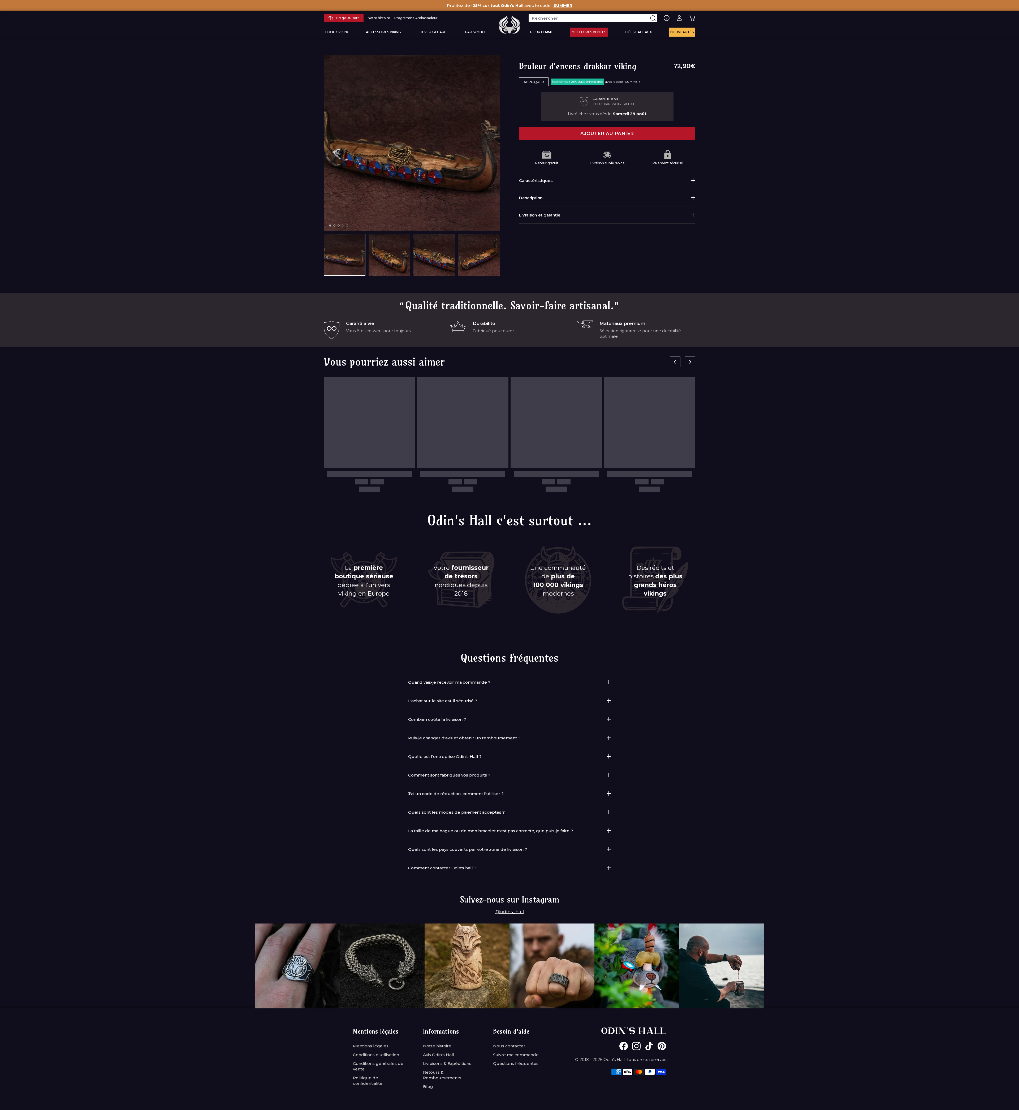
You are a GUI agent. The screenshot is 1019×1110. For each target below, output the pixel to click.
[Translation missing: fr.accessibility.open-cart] (692, 18)
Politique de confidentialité (367, 1080)
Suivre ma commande (516, 1054)
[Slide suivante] (690, 362)
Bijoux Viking (337, 32)
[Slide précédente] (675, 362)
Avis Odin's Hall (438, 1054)
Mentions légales (370, 1045)
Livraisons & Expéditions (447, 1063)
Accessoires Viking (383, 32)
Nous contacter (509, 1045)
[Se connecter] (679, 18)
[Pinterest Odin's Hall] (662, 1046)
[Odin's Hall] (509, 24)
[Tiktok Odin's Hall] (649, 1046)
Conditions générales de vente (378, 1066)
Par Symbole (477, 32)
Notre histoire (437, 1045)
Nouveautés (682, 32)
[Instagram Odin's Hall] (636, 1046)
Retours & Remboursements (442, 1075)
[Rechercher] (653, 18)
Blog (428, 1086)
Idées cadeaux (638, 32)
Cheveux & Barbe (433, 32)
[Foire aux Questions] (666, 18)
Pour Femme (541, 32)
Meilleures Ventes (589, 32)
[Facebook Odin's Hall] (623, 1046)
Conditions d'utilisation (376, 1054)
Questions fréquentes (515, 1063)
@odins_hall (509, 911)
